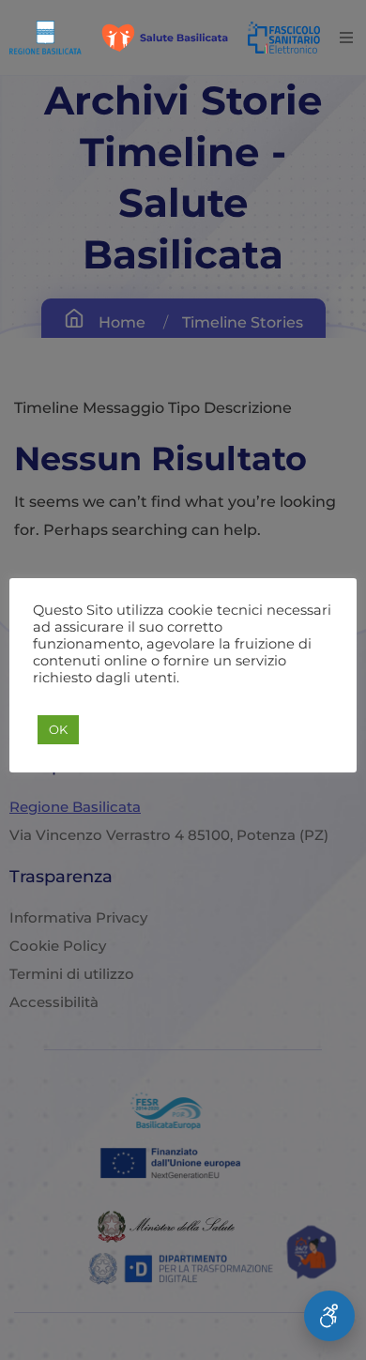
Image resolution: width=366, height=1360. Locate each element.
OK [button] (58, 729)
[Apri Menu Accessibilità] (329, 1316)
